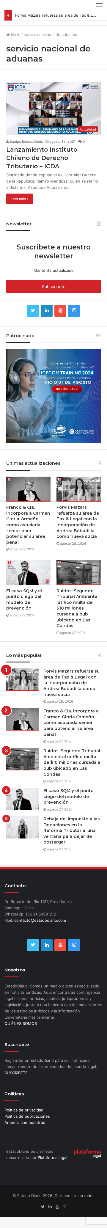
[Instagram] (74, 311)
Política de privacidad (23, 1110)
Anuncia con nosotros (24, 1122)
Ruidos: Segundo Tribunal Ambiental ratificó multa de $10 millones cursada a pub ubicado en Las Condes (77, 608)
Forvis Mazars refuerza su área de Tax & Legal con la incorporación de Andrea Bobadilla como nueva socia (77, 522)
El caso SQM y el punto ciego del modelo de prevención (24, 599)
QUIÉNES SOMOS (20, 1023)
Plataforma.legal (52, 1157)
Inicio (15, 34)
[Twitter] (33, 311)
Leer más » (20, 199)
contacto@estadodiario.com (40, 920)
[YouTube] (60, 311)
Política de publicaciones (27, 1116)
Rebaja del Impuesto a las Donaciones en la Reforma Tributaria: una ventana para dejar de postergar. (71, 830)
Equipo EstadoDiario (26, 141)
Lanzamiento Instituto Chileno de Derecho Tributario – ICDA (41, 158)
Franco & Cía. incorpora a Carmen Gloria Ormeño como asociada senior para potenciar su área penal (28, 525)
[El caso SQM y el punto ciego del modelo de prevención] (28, 572)
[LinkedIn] (47, 311)
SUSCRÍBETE (16, 1072)
